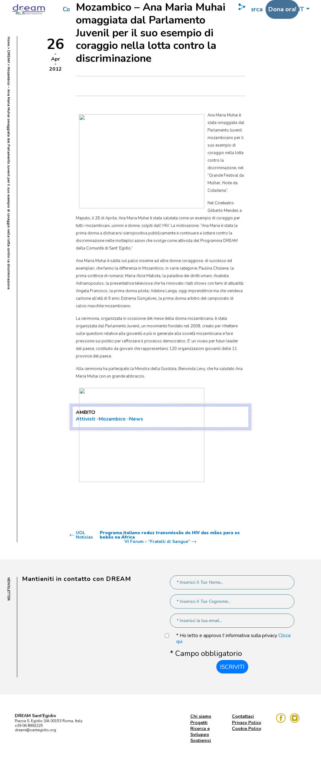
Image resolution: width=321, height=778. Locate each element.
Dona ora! (282, 9)
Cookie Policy (246, 729)
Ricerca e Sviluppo (200, 732)
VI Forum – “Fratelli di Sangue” (157, 541)
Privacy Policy (246, 723)
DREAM (8, 56)
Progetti (199, 723)
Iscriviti (232, 667)
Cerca (254, 9)
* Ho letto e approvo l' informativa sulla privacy (233, 639)
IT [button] (301, 9)
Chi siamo (200, 716)
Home (8, 41)
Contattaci (243, 716)
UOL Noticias (158, 535)
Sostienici (200, 740)
